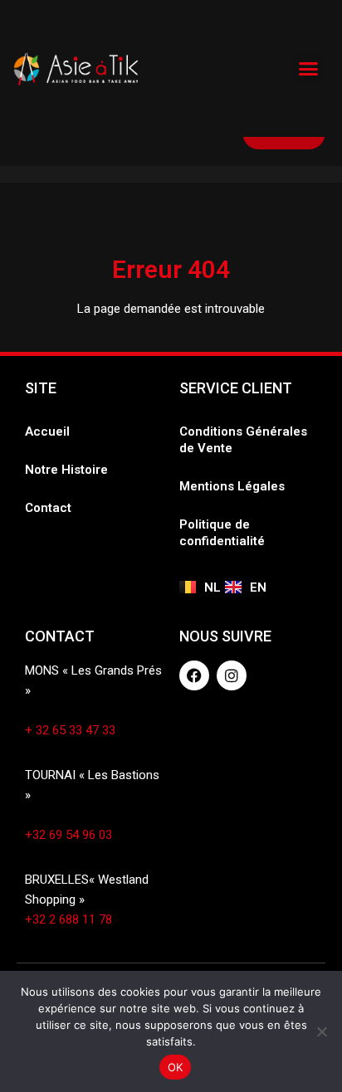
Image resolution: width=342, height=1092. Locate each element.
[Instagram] (232, 675)
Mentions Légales (232, 486)
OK (175, 1067)
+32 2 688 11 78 (68, 919)
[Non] (321, 1031)
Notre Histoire (66, 469)
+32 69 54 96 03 (68, 834)
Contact (48, 507)
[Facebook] (194, 675)
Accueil (47, 431)
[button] (309, 69)
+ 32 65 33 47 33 (70, 730)
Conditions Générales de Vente (243, 440)
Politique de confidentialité (222, 532)
